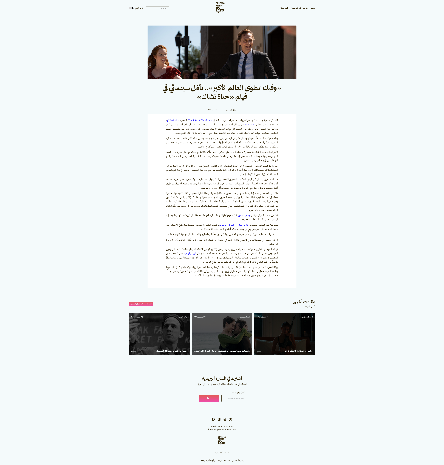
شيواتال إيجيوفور (226, 225)
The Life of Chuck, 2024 (201, 120)
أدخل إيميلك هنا (238, 392)
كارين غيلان (243, 225)
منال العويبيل (231, 110)
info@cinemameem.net (222, 426)
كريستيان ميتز (190, 253)
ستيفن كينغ (250, 124)
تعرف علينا (296, 8)
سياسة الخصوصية (222, 452)
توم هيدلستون (244, 215)
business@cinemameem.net (222, 430)
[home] (220, 8)
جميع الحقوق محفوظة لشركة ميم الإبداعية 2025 (222, 460)
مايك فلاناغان (173, 120)
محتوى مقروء (309, 8)
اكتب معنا (284, 8)
